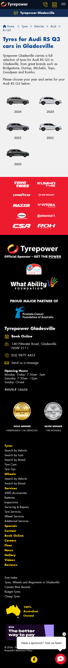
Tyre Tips (10, 469)
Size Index (11, 578)
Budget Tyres (12, 592)
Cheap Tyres (12, 596)
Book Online (14, 536)
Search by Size (14, 455)
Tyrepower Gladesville (36, 13)
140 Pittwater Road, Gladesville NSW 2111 (33, 346)
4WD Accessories (16, 493)
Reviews (11, 565)
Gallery (10, 555)
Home (10, 26)
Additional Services (16, 521)
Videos (10, 560)
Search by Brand (15, 460)
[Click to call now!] (45, 4)
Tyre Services (13, 512)
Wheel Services (14, 516)
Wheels (10, 474)
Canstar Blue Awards (17, 587)
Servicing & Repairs (17, 507)
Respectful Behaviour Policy (18, 650)
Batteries (10, 498)
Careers (10, 540)
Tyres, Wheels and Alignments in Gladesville (32, 582)
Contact (10, 531)
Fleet (8, 545)
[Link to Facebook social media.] (34, 659)
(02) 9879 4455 (23, 355)
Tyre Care (11, 464)
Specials (11, 526)
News (9, 550)
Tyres (8, 446)
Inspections (11, 502)
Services (11, 488)
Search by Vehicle (16, 450)
